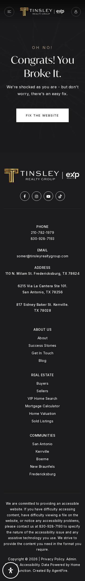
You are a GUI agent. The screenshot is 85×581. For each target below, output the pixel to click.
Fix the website (42, 115)
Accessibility (30, 565)
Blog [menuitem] (42, 361)
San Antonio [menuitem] (42, 444)
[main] (42, 76)
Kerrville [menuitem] (42, 451)
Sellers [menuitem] (42, 391)
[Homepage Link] (42, 11)
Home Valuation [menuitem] (42, 414)
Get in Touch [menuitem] (42, 353)
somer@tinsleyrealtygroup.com (42, 256)
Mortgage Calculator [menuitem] (42, 406)
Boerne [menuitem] (42, 459)
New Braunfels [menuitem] (42, 466)
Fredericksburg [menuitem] (42, 474)
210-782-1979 (42, 232)
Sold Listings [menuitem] (43, 421)
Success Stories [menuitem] (42, 345)
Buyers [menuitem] (42, 383)
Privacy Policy (52, 559)
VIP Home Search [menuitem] (42, 398)
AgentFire (60, 571)
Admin (71, 559)
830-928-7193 (43, 239)
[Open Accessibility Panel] (10, 570)
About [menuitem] (43, 338)
